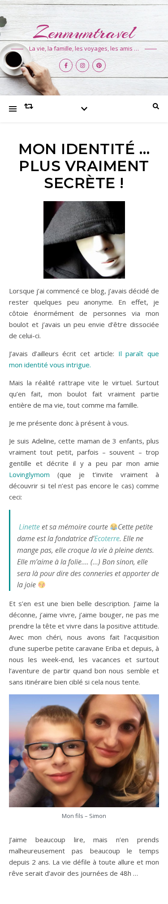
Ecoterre (107, 538)
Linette (29, 527)
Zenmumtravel (84, 32)
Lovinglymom (29, 474)
